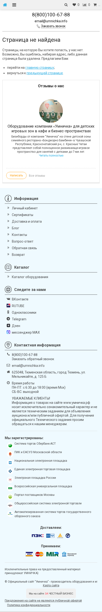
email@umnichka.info (51, 21)
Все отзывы (37, 175)
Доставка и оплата (27, 221)
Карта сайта (51, 585)
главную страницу (39, 67)
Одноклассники (24, 312)
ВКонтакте (20, 299)
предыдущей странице (45, 73)
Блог (15, 228)
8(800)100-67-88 (51, 15)
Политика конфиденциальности (28, 605)
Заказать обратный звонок (33, 359)
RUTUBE (18, 306)
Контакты (19, 235)
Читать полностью (51, 155)
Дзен (16, 326)
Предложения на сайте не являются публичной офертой (43, 600)
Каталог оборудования (30, 277)
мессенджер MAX (26, 332)
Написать (16, 175)
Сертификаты (22, 215)
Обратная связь (24, 248)
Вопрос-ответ (22, 241)
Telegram (19, 319)
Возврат (18, 255)
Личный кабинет (25, 208)
